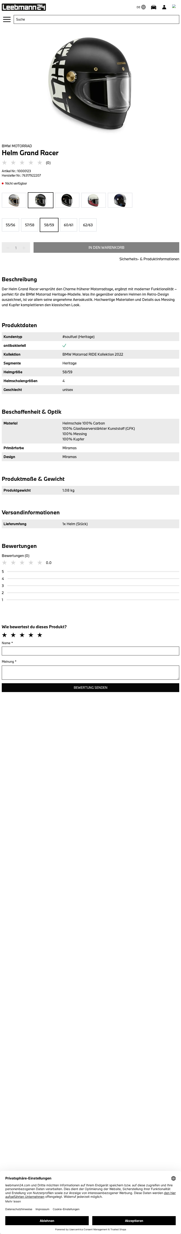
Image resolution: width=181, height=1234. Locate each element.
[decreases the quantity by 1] (9, 248)
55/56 (10, 225)
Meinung (9, 661)
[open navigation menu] (7, 19)
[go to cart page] (174, 7)
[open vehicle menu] (153, 7)
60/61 (68, 225)
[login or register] (164, 7)
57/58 (29, 225)
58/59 (49, 225)
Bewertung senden (90, 687)
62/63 (88, 225)
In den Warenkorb (106, 247)
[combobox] (96, 19)
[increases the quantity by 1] (22, 248)
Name (7, 643)
